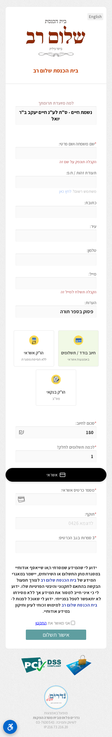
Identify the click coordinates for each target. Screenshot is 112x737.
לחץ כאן (65, 191)
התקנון (41, 623)
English (95, 16)
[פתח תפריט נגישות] (10, 727)
